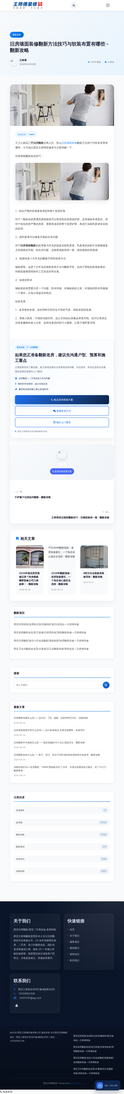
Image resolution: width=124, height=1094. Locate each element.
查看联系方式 (63, 410)
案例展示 (74, 947)
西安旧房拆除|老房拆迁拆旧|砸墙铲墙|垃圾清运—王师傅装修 (46, 624)
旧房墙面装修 (69, 142)
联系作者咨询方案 (63, 471)
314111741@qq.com (30, 997)
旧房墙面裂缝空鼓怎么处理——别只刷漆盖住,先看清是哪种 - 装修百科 (49, 730)
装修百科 (61, 859)
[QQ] (17, 1006)
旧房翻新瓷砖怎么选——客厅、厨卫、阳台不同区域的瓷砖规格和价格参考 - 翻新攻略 (57, 754)
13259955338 (27, 993)
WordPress (76, 1083)
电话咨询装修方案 (63, 399)
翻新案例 (61, 846)
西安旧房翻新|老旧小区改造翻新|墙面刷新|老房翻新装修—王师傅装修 (51, 640)
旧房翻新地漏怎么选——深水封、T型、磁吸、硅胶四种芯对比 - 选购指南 (51, 717)
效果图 (61, 822)
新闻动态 (74, 954)
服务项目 (74, 941)
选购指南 (61, 871)
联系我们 (74, 960)
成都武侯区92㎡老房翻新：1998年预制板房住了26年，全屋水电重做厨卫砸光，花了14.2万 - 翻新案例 (61, 769)
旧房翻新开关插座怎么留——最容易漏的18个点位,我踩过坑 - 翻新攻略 (49, 742)
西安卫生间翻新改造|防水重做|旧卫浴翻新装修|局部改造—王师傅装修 (51, 648)
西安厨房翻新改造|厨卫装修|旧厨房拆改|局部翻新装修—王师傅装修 (50, 632)
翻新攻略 (17, 34)
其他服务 (61, 810)
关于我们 (74, 935)
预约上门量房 (63, 422)
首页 (72, 929)
